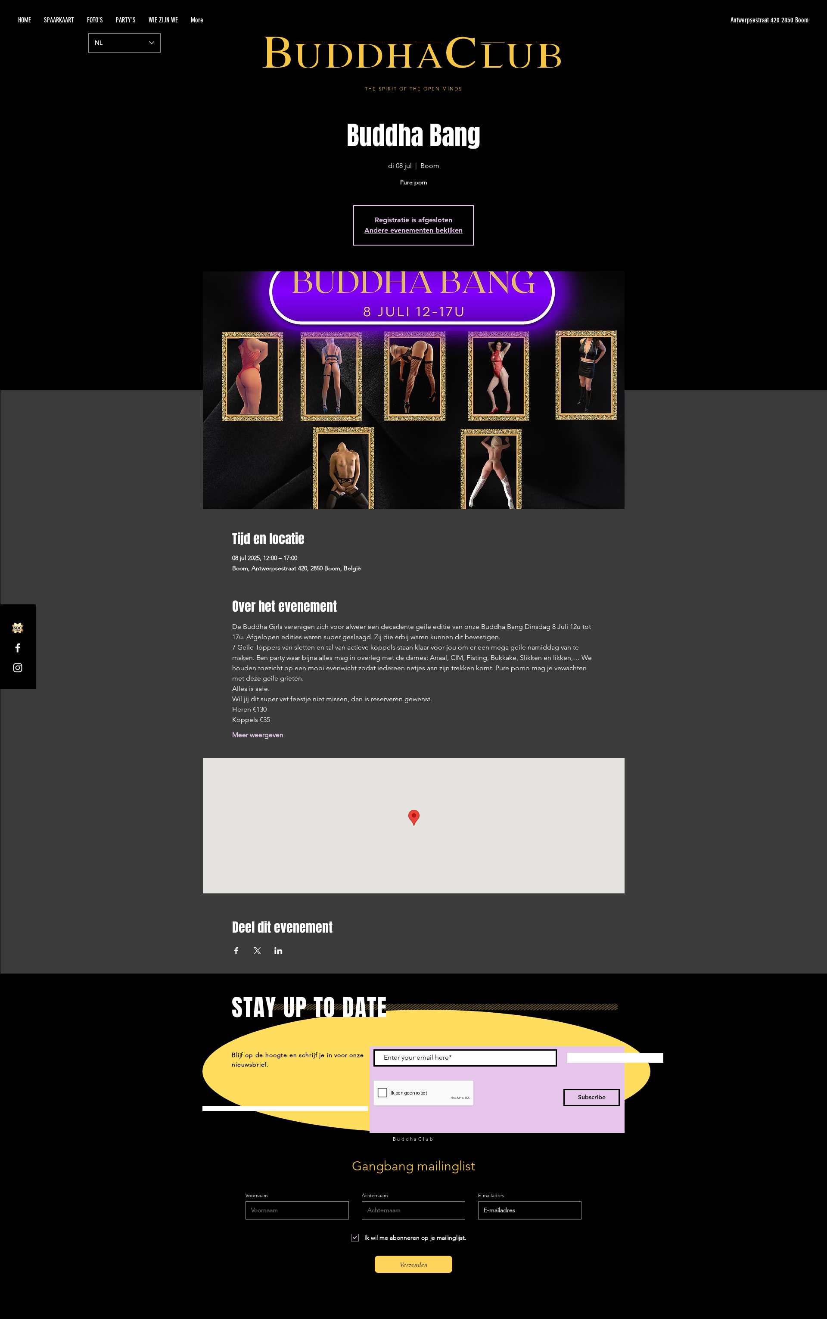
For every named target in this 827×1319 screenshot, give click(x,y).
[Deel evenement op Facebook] (236, 950)
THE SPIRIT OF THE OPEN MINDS (413, 89)
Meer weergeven (257, 735)
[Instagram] (18, 668)
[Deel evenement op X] (257, 950)
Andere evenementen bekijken (413, 230)
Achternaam (375, 1195)
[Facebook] (18, 648)
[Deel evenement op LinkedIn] (278, 950)
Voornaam (256, 1195)
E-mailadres (491, 1195)
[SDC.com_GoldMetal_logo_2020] (18, 628)
